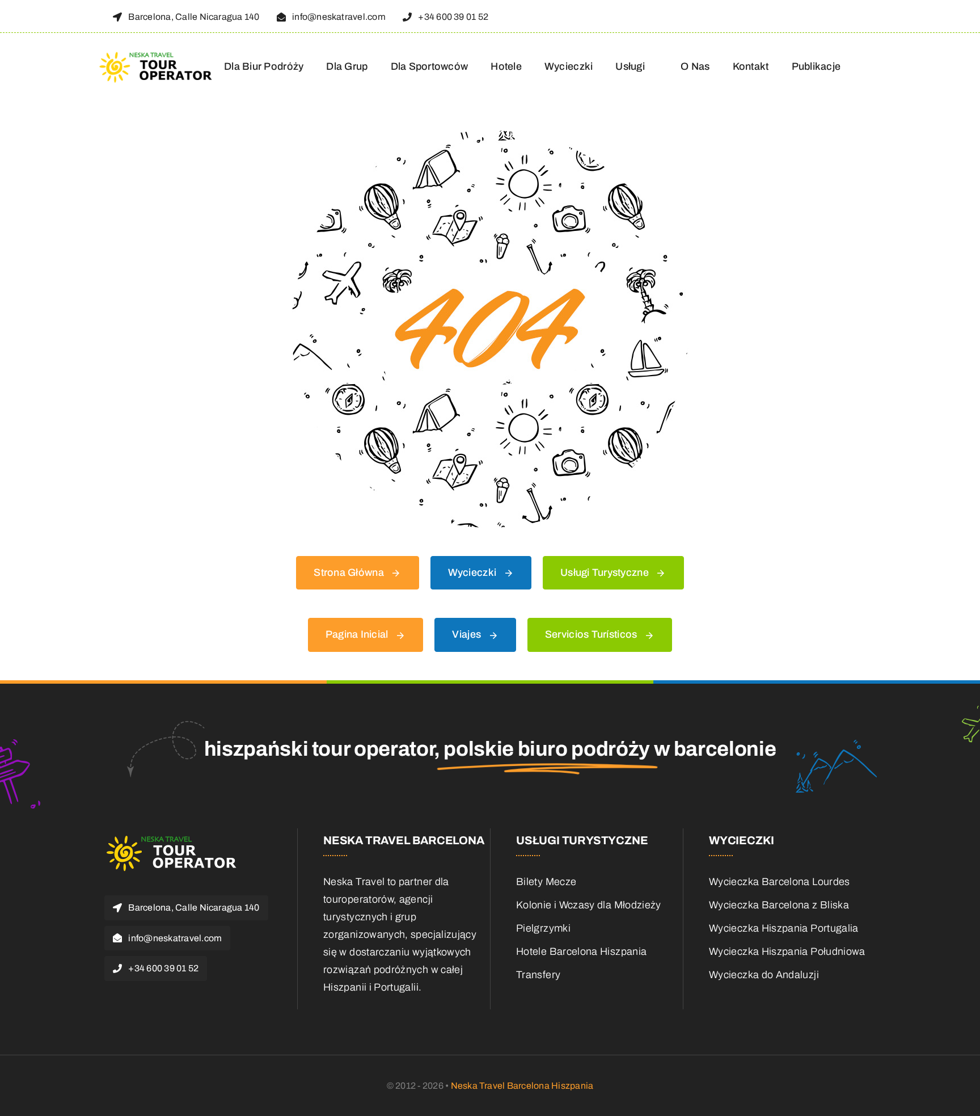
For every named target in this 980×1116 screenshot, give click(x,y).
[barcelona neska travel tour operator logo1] (157, 55)
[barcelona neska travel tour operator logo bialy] (172, 839)
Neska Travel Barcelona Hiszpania (522, 1085)
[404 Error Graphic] (490, 135)
